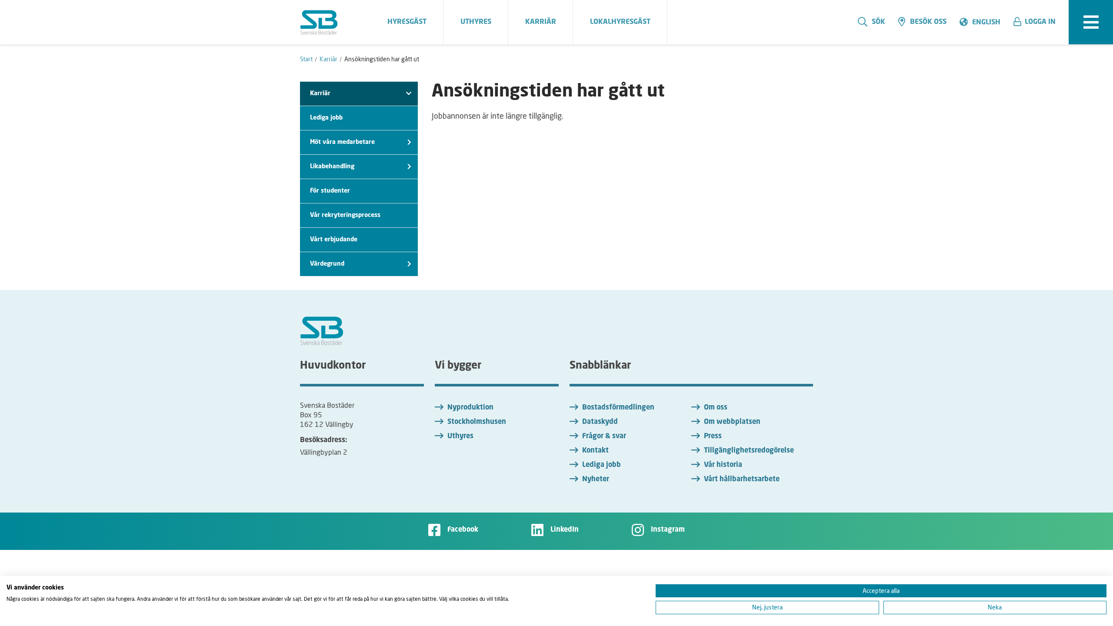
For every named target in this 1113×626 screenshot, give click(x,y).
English (986, 22)
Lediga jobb (326, 118)
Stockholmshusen (476, 422)
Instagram (668, 529)
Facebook (462, 529)
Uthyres (460, 436)
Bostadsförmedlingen (618, 407)
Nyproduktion (470, 407)
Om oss (715, 407)
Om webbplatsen (732, 422)
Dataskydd (600, 422)
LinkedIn (564, 529)
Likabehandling (332, 166)
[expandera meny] (1091, 22)
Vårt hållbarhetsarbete (742, 479)
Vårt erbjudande (333, 239)
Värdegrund (327, 264)
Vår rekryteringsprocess (345, 215)
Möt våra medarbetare (342, 142)
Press (713, 436)
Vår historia (723, 465)
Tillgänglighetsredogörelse (749, 450)
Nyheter (595, 479)
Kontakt (595, 450)
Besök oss (928, 22)
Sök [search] (878, 22)
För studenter (330, 191)
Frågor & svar (604, 436)
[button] (1038, 22)
